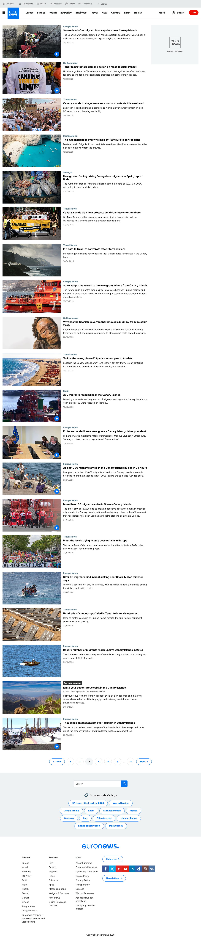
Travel (94, 12)
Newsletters (112, 878)
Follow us (53, 880)
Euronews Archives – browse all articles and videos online (33, 918)
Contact (80, 889)
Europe (41, 12)
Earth (127, 12)
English (9, 4)
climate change (129, 818)
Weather (53, 871)
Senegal (67, 172)
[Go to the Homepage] (13, 13)
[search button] (98, 3)
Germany (69, 818)
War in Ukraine (121, 803)
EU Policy (66, 12)
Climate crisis (104, 818)
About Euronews (84, 863)
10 (130, 761)
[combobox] (114, 3)
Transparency (83, 884)
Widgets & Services (59, 893)
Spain (66, 391)
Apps (51, 884)
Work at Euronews (85, 893)
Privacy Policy (83, 880)
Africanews (54, 897)
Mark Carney (116, 825)
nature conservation (89, 825)
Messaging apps (57, 889)
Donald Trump (71, 810)
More (78, 857)
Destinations (70, 136)
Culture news (70, 318)
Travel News (70, 99)
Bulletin (52, 867)
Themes (26, 857)
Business (81, 12)
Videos (25, 902)
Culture (115, 12)
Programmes (28, 906)
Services (53, 857)
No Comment (70, 63)
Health (138, 12)
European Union (112, 810)
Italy (85, 818)
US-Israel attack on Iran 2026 (88, 803)
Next (104, 12)
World (53, 12)
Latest (29, 12)
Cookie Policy (82, 875)
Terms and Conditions (87, 871)
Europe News (70, 26)
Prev (58, 761)
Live (194, 12)
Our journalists (29, 910)
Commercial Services (86, 867)
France (133, 810)
